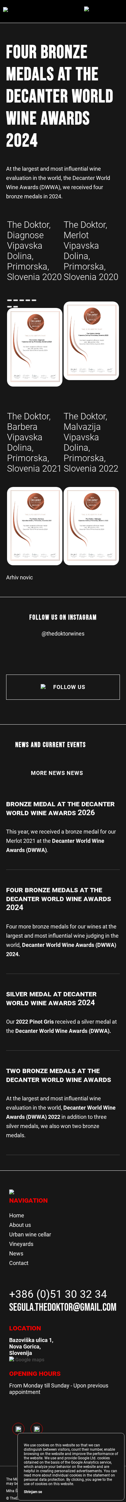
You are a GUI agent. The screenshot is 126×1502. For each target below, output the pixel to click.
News (16, 1253)
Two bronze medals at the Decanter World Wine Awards (58, 1075)
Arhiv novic (19, 577)
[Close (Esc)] (9, 300)
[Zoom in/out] (33, 300)
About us (20, 1225)
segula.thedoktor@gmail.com (63, 1307)
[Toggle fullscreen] (27, 300)
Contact (18, 1263)
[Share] (15, 300)
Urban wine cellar (30, 1234)
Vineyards (21, 1244)
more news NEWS (57, 773)
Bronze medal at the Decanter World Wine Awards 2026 (60, 808)
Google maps (29, 1360)
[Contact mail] (21, 300)
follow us (68, 687)
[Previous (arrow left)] (9, 307)
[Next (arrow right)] (15, 307)
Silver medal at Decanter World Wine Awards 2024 (51, 998)
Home (16, 1215)
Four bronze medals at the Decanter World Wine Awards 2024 (58, 898)
